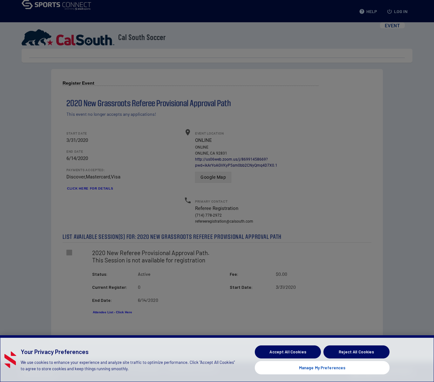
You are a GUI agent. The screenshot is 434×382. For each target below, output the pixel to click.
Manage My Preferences (322, 367)
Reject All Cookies (356, 351)
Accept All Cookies (287, 351)
